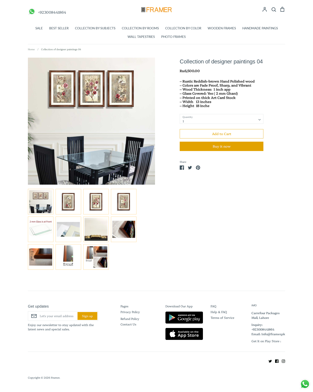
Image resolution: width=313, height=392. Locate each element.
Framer (55, 377)
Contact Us (128, 324)
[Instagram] (282, 360)
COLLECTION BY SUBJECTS (95, 28)
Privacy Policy (130, 312)
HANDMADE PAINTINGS (260, 28)
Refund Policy (130, 318)
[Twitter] (268, 360)
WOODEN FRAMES (222, 28)
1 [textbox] (183, 121)
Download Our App (179, 306)
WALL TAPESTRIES (141, 36)
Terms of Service (222, 317)
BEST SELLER (59, 28)
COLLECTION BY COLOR (183, 28)
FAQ (213, 306)
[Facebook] (275, 360)
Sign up (87, 316)
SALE (39, 28)
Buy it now (222, 146)
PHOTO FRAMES (173, 36)
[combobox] (221, 119)
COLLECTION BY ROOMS (140, 28)
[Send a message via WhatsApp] (305, 384)
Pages (124, 306)
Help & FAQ (219, 312)
